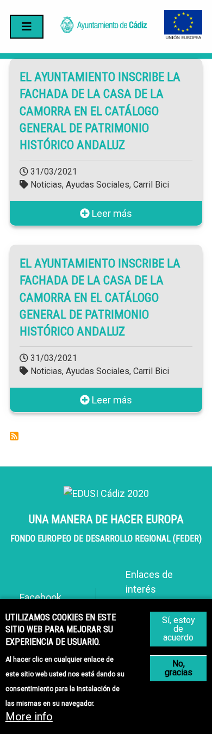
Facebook (40, 597)
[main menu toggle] (26, 27)
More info (29, 716)
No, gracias (178, 667)
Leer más (111, 213)
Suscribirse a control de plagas (14, 436)
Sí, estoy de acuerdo (178, 629)
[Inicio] (103, 29)
